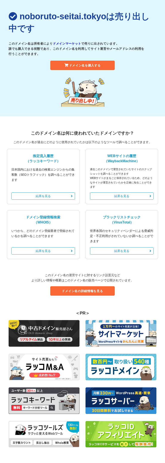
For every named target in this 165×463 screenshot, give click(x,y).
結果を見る (43, 196)
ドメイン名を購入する (85, 65)
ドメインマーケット (67, 43)
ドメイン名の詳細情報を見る (82, 291)
